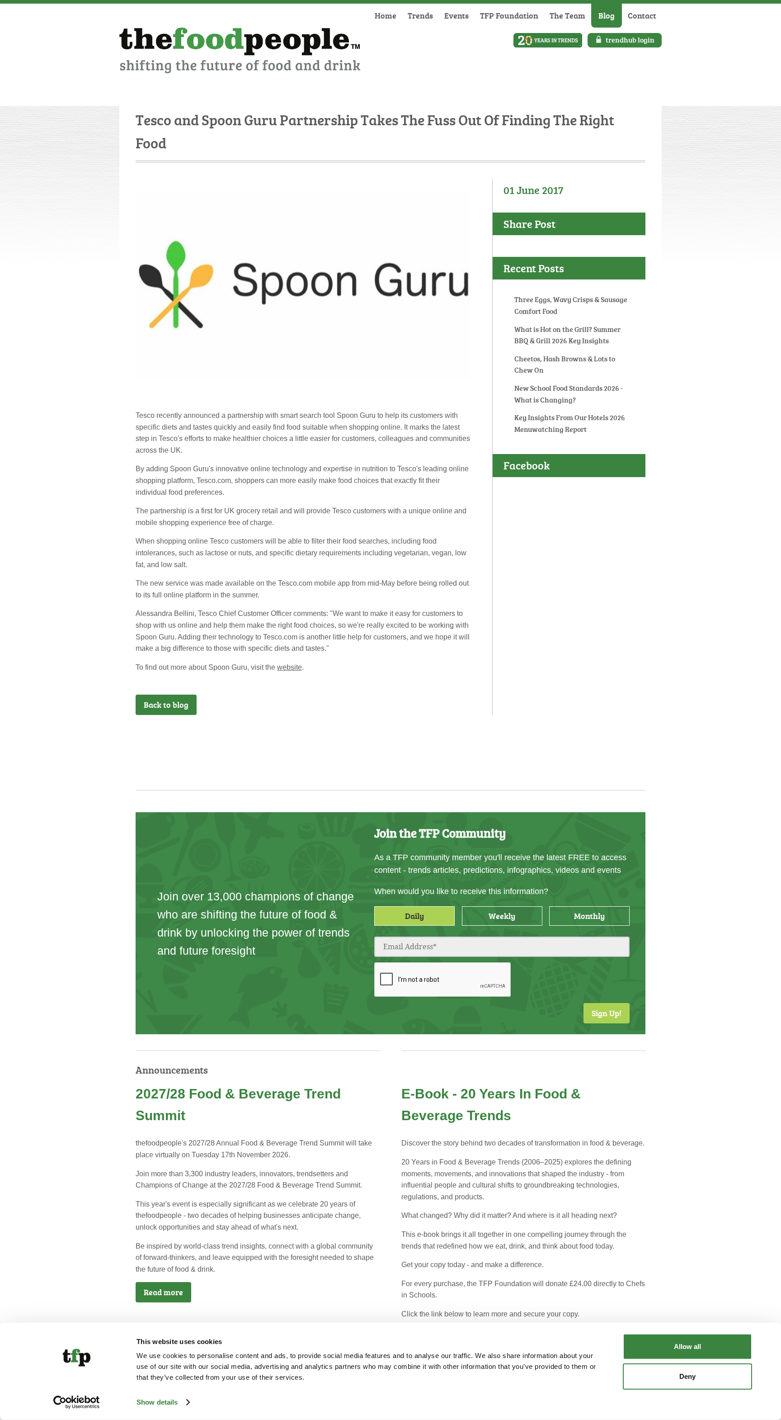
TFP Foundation (509, 15)
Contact (642, 15)
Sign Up (447, 739)
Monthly (589, 915)
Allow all (687, 1346)
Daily (414, 915)
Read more (163, 1292)
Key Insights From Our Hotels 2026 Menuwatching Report (569, 423)
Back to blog (166, 704)
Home (385, 15)
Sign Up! (606, 1013)
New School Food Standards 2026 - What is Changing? (568, 394)
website (289, 667)
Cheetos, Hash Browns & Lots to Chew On (564, 364)
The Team (567, 15)
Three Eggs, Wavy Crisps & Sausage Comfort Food (570, 305)
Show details (157, 1402)
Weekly (502, 915)
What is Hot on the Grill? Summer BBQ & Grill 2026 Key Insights (567, 335)
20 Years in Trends (547, 40)
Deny (687, 1376)
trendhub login (630, 40)
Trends (420, 15)
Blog (606, 15)
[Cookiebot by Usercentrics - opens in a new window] (76, 1402)
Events (456, 15)
